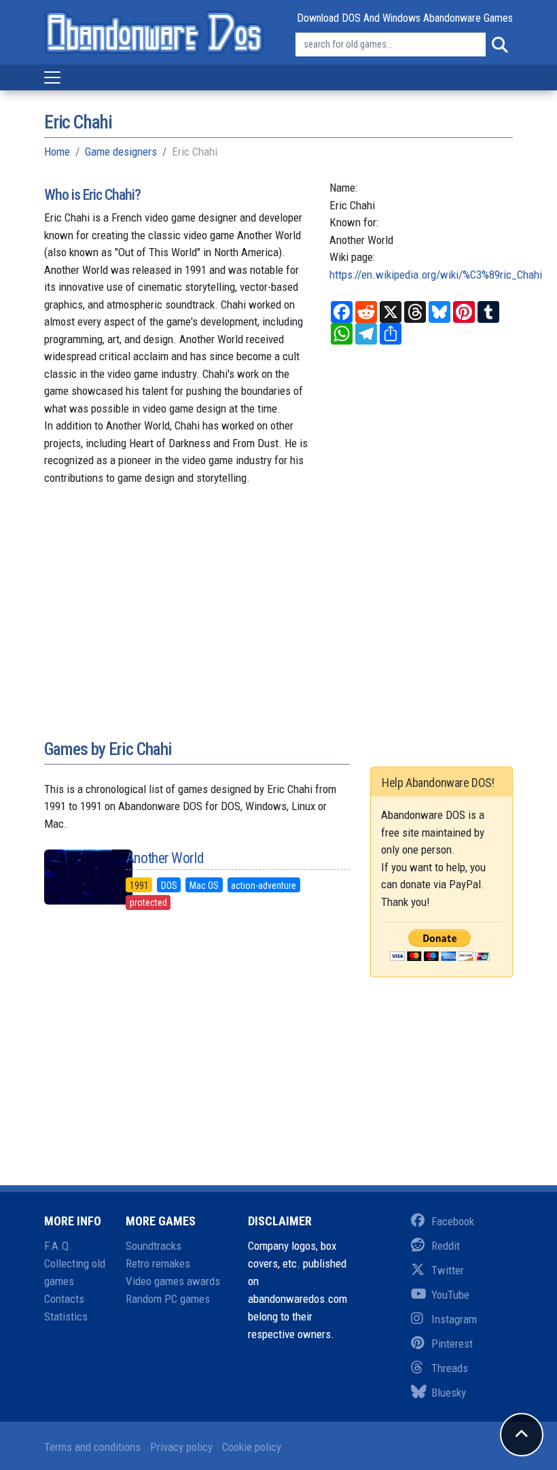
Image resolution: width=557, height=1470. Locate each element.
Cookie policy (251, 1447)
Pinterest (452, 1343)
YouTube (450, 1294)
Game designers (121, 151)
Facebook (452, 1221)
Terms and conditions (92, 1447)
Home (57, 151)
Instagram (454, 1319)
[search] (499, 45)
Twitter (447, 1270)
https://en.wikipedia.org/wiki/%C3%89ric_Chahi (435, 274)
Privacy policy (181, 1447)
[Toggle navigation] (52, 77)
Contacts (64, 1299)
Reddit (445, 1246)
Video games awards (173, 1281)
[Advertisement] (278, 626)
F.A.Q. (58, 1246)
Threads (449, 1368)
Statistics (66, 1316)
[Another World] (74, 877)
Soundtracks (153, 1246)
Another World (165, 858)
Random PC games (168, 1299)
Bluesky (448, 1392)
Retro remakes (158, 1263)
